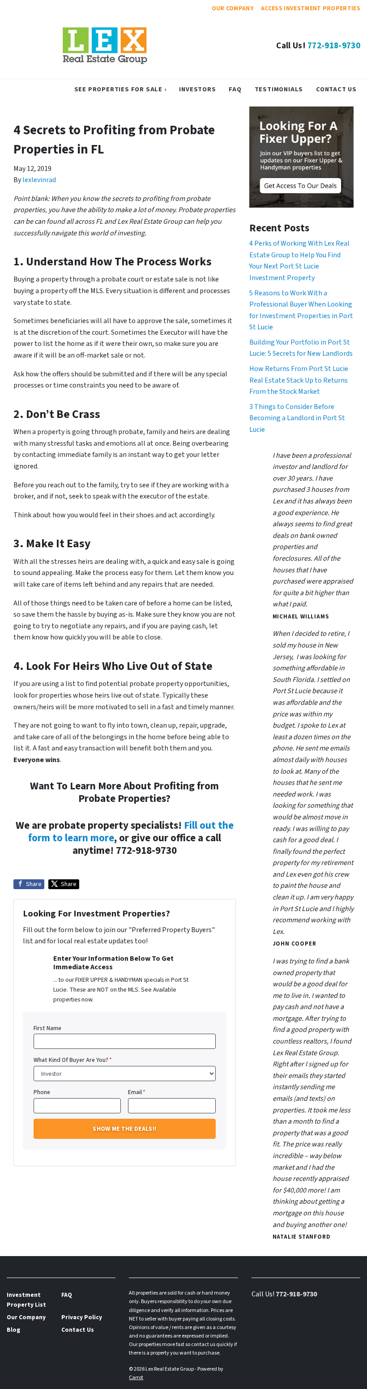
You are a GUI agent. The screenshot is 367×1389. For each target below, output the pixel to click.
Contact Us (336, 89)
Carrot (136, 1377)
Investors (197, 89)
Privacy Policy (81, 1317)
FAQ (235, 89)
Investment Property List (26, 1300)
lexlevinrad (39, 180)
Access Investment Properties (310, 8)
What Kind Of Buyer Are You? (73, 1060)
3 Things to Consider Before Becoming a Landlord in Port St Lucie (297, 418)
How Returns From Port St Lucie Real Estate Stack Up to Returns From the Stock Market (298, 380)
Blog (13, 1329)
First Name (47, 1028)
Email (136, 1092)
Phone (42, 1092)
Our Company (233, 8)
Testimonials (279, 89)
